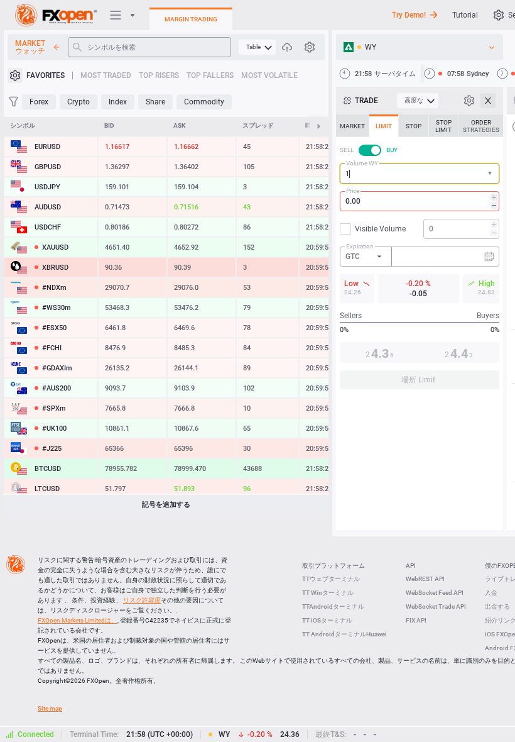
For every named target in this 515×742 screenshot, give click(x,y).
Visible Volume (380, 228)
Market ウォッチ (30, 47)
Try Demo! (409, 15)
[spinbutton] (419, 201)
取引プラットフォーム (333, 565)
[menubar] (257, 47)
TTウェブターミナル (331, 578)
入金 (491, 592)
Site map (50, 708)
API (411, 565)
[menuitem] (257, 47)
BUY (392, 150)
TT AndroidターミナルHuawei (344, 634)
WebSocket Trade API (436, 606)
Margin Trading (191, 19)
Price (352, 190)
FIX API (416, 620)
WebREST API (425, 578)
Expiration (360, 246)
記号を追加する (166, 505)
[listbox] (419, 47)
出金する (497, 606)
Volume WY (362, 163)
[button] (491, 174)
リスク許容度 (142, 600)
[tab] (352, 125)
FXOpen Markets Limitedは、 (77, 620)
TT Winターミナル (328, 592)
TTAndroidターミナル (333, 606)
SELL (347, 150)
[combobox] (419, 173)
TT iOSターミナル (327, 620)
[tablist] (419, 255)
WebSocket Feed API (435, 592)
